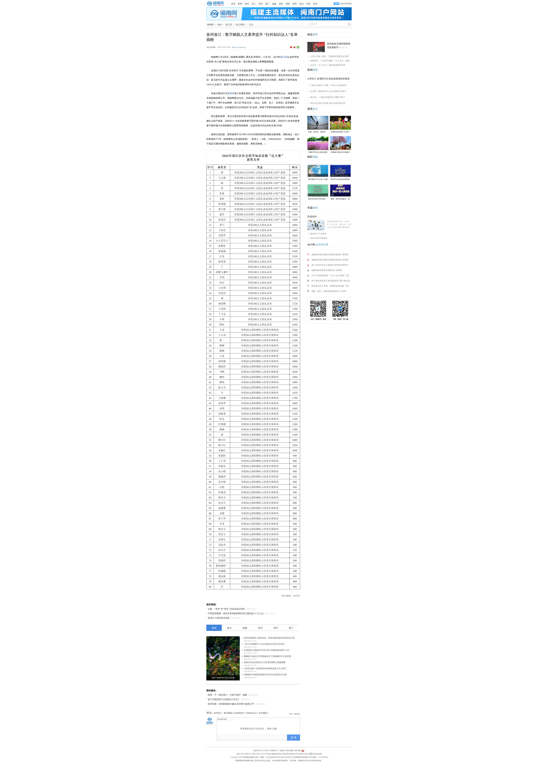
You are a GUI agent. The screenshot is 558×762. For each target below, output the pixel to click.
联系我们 (273, 750)
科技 (308, 4)
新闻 (240, 4)
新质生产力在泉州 (318, 234)
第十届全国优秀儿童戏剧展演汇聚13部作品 (330, 281)
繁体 (350, 4)
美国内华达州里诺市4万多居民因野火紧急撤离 (265, 662)
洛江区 (229, 24)
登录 (269, 729)
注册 (342, 4)
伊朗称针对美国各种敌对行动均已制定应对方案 (265, 675)
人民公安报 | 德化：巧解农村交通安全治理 (329, 56)
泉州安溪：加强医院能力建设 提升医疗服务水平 (231, 704)
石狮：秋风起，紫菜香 (317, 132)
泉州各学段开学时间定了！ (317, 199)
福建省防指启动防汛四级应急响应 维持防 (330, 254)
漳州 (260, 4)
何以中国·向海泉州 (318, 238)
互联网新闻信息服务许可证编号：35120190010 (310, 757)
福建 (274, 4)
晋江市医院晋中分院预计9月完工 (223, 699)
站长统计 (305, 754)
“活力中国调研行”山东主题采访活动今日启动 (264, 644)
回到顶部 (297, 750)
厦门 (267, 4)
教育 (295, 4)
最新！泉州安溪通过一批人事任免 (340, 199)
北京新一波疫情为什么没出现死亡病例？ (328, 91)
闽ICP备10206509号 (284, 757)
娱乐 (301, 4)
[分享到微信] (298, 47)
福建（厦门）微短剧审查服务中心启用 (328, 291)
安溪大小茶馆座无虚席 (219, 618)
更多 (315, 4)
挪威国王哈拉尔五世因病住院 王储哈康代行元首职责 (267, 656)
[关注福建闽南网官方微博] (303, 750)
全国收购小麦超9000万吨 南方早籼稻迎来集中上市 (266, 650)
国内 (281, 4)
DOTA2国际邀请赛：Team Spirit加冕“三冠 (330, 275)
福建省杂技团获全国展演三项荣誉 (326, 270)
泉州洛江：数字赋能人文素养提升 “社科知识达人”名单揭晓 (240, 713)
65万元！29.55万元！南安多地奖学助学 (327, 65)
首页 (233, 4)
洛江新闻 (240, 24)
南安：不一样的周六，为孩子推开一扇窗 (227, 695)
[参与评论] (291, 47)
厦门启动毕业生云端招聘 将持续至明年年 (330, 265)
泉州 (247, 4)
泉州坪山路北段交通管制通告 (340, 179)
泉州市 (230, 93)
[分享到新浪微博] (294, 47)
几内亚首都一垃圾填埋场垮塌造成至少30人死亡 (265, 668)
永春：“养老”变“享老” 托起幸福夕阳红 (226, 609)
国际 (288, 4)
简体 (346, 4)
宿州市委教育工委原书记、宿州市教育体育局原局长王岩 (269, 638)
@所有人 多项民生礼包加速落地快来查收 (328, 78)
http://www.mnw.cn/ (239, 47)
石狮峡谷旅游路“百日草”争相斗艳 (340, 132)
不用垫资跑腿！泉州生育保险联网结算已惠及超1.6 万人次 (236, 613)
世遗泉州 (312, 216)
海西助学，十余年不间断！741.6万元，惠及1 (330, 61)
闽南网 (210, 24)
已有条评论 (294, 714)
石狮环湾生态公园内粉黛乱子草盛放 (317, 152)
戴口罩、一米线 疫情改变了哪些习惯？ (327, 97)
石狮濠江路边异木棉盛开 (340, 152)
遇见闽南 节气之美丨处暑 (318, 179)
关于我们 (265, 750)
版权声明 (257, 750)
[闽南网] (215, 3)
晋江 (254, 4)
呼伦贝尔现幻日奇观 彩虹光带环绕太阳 (327, 103)
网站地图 (289, 750)
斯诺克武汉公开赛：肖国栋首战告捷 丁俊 (330, 286)
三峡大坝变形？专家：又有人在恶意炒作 (328, 85)
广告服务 (281, 750)
